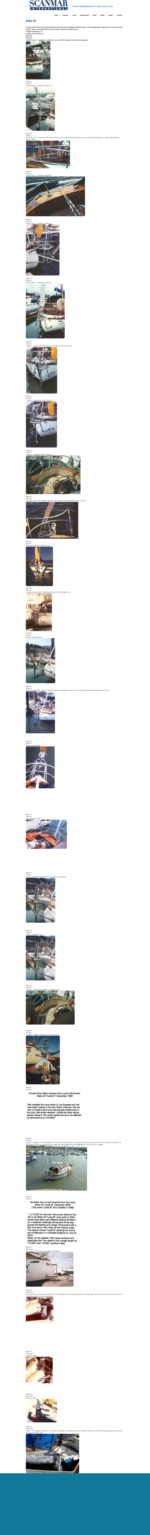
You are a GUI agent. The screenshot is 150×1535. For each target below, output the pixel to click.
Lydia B (79, 1144)
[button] (94, 15)
